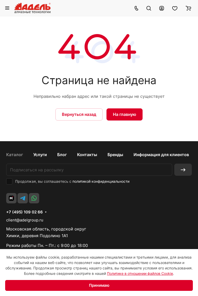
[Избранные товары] (174, 8)
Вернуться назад (79, 114)
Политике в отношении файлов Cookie (140, 273)
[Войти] (161, 8)
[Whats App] (34, 198)
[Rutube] (11, 198)
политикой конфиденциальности (100, 181)
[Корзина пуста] (188, 8)
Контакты (87, 154)
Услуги (40, 154)
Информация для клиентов (161, 154)
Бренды (115, 154)
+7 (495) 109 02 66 (24, 212)
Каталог (14, 154)
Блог (62, 154)
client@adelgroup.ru (24, 220)
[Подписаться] (183, 170)
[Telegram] (23, 198)
